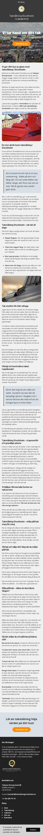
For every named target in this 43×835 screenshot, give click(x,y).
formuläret (23, 103)
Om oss (7, 815)
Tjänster (7, 813)
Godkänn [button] (33, 830)
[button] (20, 832)
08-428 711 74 (23, 19)
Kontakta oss (22, 43)
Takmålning (9, 810)
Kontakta (8, 817)
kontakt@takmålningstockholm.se (22, 794)
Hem (6, 808)
